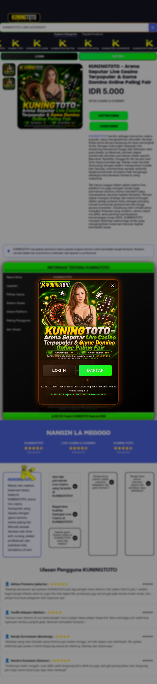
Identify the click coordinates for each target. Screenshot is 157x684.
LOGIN (59, 370)
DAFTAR (95, 370)
